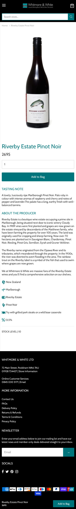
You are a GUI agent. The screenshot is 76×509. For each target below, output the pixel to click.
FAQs (4, 403)
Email (23, 382)
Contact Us (8, 399)
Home (5, 25)
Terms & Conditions (12, 417)
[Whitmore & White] (38, 6)
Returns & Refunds (11, 412)
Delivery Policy (9, 408)
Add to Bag (38, 176)
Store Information (28, 371)
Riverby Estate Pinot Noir (22, 25)
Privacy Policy (9, 421)
